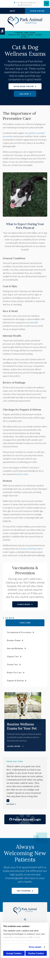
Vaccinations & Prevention (19, 632)
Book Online (37, 11)
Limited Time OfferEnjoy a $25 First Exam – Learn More (25, 35)
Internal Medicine (15, 648)
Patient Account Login (27, 819)
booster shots (21, 474)
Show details (35, 947)
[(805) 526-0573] (25, 94)
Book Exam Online (24, 86)
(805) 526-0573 (26, 5)
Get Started (24, 891)
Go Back (9, 618)
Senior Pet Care (14, 672)
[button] (25, 919)
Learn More (23, 604)
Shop (12, 11)
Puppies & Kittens (15, 680)
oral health (33, 322)
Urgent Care (13, 656)
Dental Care (12, 664)
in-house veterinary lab (29, 548)
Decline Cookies (36, 953)
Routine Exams (14, 640)
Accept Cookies (14, 953)
